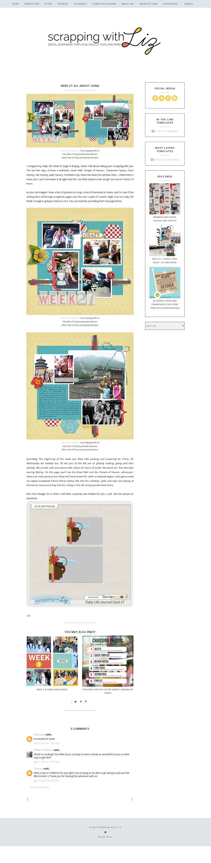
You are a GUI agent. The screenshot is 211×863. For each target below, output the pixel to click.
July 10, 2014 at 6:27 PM (46, 780)
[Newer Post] (27, 799)
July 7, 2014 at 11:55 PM (46, 761)
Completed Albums (104, 3)
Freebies (63, 3)
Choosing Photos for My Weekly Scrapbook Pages (108, 691)
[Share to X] (75, 701)
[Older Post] (132, 799)
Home (15, 3)
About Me (128, 3)
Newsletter (32, 3)
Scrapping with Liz (109, 827)
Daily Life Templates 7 (70, 150)
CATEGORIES (170, 3)
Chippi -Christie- (43, 750)
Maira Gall (105, 837)
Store (48, 3)
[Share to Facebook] (80, 701)
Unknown (39, 734)
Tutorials (80, 3)
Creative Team (148, 3)
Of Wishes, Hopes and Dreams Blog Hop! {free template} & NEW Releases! (165, 304)
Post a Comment (39, 787)
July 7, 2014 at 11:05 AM (46, 743)
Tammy (38, 768)
